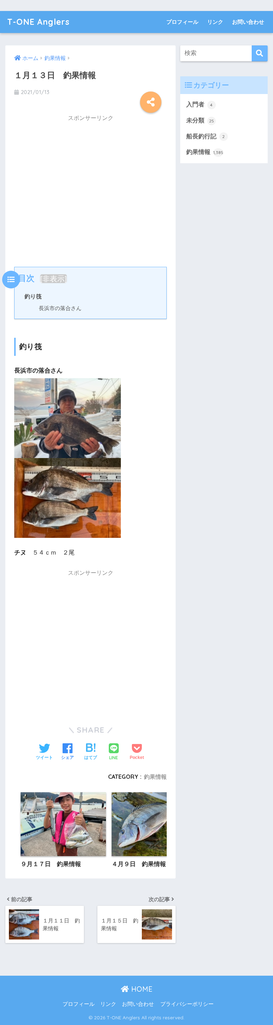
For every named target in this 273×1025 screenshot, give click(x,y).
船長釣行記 (205, 136)
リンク (215, 22)
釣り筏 (33, 296)
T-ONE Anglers (38, 22)
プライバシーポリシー (187, 1004)
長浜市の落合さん (60, 308)
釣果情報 (155, 776)
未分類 (200, 120)
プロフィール (182, 22)
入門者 (199, 104)
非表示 (53, 279)
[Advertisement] (90, 189)
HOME (140, 989)
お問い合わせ (248, 22)
